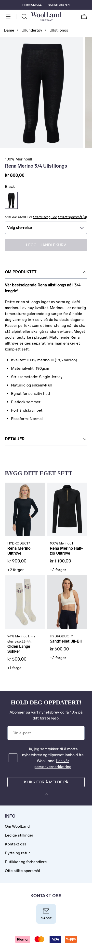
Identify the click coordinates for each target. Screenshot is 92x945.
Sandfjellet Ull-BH (66, 641)
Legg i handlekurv (46, 245)
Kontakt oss (15, 844)
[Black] (11, 200)
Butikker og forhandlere (26, 861)
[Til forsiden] (61, 16)
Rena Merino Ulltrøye (18, 551)
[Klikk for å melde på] (46, 795)
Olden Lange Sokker (18, 649)
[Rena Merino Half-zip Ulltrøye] (67, 509)
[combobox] (46, 228)
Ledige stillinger (19, 835)
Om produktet (21, 272)
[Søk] (24, 16)
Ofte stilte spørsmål (22, 870)
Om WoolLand (17, 826)
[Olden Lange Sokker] (25, 602)
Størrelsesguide (45, 217)
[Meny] (8, 16)
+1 (14, 667)
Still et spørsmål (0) (72, 217)
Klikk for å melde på (46, 782)
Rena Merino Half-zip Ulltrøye (66, 551)
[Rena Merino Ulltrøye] (25, 509)
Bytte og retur (17, 853)
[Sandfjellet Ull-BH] (67, 602)
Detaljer (15, 439)
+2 (15, 569)
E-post (46, 918)
